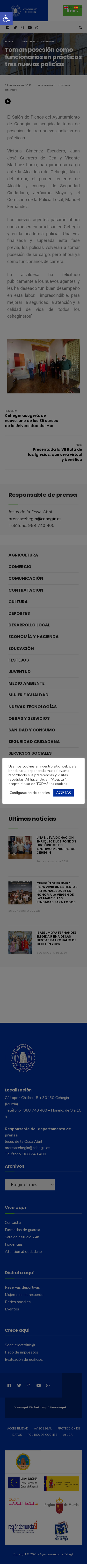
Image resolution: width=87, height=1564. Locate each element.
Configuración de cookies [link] (30, 792)
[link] (6, 18)
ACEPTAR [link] (63, 792)
